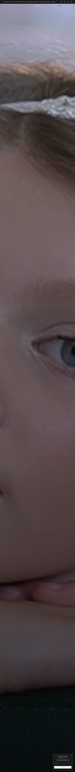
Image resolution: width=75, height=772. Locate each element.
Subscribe (62, 767)
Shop (14, 5)
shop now (53, 1)
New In (8, 5)
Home (4, 5)
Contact (19, 5)
